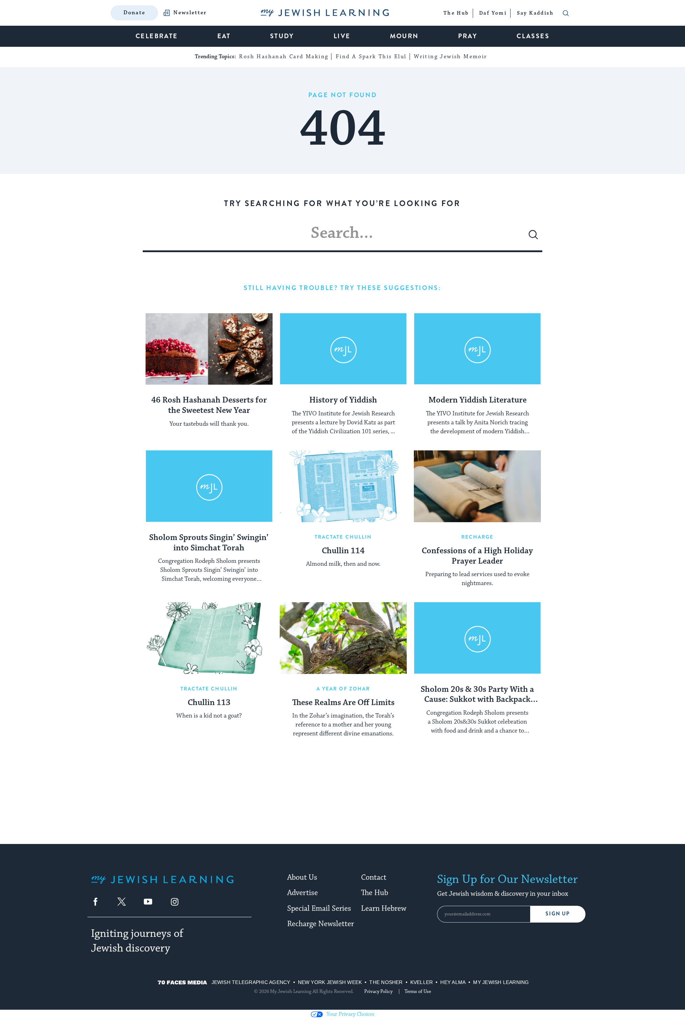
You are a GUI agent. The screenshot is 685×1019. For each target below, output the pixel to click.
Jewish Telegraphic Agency (251, 982)
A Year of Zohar (343, 688)
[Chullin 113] (209, 638)
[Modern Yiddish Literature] (477, 349)
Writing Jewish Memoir (450, 56)
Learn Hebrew (383, 908)
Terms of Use (418, 991)
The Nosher (385, 982)
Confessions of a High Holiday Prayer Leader (477, 556)
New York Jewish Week (330, 982)
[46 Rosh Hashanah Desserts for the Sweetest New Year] (209, 349)
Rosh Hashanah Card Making (283, 56)
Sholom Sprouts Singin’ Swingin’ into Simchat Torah (209, 543)
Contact (373, 877)
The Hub (374, 893)
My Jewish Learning (501, 982)
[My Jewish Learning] (162, 885)
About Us (302, 877)
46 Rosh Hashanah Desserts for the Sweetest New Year (209, 405)
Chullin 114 (343, 551)
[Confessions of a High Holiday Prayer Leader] (477, 486)
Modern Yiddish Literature (477, 400)
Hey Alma (453, 982)
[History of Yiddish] (343, 349)
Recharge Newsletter (320, 924)
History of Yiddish (343, 400)
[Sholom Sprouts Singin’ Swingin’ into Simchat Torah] (209, 486)
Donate (134, 12)
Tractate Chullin (343, 536)
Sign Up (558, 914)
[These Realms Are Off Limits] (343, 638)
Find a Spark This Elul (371, 56)
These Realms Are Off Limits (343, 703)
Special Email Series (319, 908)
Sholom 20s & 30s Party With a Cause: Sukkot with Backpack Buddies (477, 695)
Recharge (477, 536)
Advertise (302, 893)
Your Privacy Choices (350, 1014)
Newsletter (190, 13)
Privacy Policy (378, 991)
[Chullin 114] (343, 486)
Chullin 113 (209, 703)
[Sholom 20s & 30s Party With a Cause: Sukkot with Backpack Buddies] (477, 638)
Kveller (421, 982)
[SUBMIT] (533, 237)
